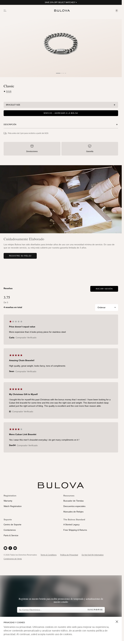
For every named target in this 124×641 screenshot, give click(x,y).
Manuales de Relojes (73, 511)
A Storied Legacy (71, 524)
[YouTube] (15, 548)
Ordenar (102, 307)
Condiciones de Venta (13, 559)
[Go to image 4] (65, 73)
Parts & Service (11, 535)
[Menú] (5, 10)
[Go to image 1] (58, 73)
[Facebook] (10, 548)
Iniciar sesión (104, 289)
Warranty (8, 501)
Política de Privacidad (69, 555)
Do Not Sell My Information (93, 555)
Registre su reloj (20, 256)
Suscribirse (95, 610)
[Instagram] (5, 548)
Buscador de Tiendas (73, 501)
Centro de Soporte (12, 524)
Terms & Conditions (49, 555)
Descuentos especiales (74, 506)
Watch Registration (13, 506)
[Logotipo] (61, 11)
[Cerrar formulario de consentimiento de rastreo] (116, 621)
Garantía (89, 151)
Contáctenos (10, 530)
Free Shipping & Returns (75, 530)
